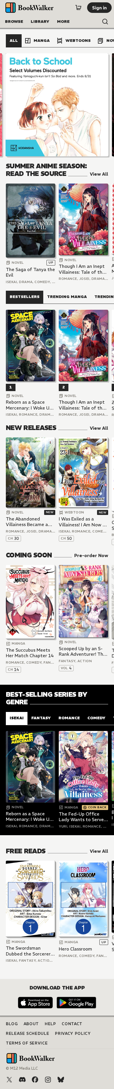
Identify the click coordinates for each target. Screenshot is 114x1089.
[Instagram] (47, 1079)
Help (50, 1024)
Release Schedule (27, 1033)
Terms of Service (27, 1043)
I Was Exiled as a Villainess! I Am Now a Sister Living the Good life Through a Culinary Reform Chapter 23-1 (83, 522)
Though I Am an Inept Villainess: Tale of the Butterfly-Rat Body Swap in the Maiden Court (82, 269)
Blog (12, 1024)
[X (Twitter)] (9, 1079)
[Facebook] (35, 1079)
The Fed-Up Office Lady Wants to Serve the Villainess (81, 817)
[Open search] (105, 21)
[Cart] (78, 7)
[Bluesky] (60, 1079)
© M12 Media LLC (22, 1068)
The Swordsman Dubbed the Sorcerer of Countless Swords (28, 951)
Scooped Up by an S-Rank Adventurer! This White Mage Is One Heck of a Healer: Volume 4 (82, 651)
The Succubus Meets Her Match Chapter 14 (30, 653)
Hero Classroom (75, 949)
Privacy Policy (73, 1033)
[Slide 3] (57, 104)
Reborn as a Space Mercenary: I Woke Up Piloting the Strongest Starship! (30, 405)
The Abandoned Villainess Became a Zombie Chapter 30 (27, 522)
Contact (72, 1024)
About (31, 1024)
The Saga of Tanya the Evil (30, 272)
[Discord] (22, 1079)
